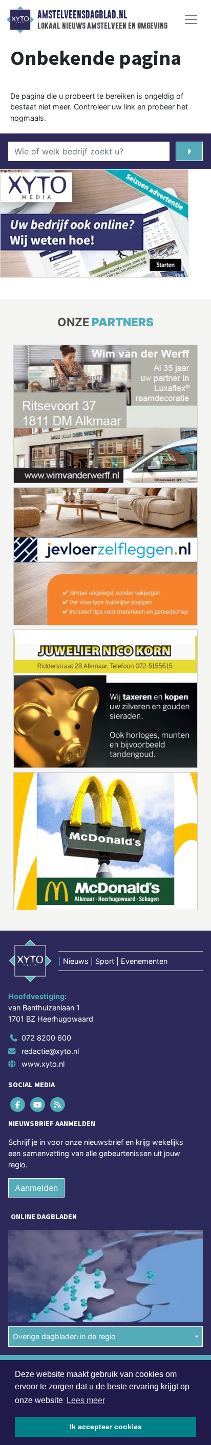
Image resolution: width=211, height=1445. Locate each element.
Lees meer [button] (86, 1400)
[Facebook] (18, 1104)
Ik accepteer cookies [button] (106, 1427)
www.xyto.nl (43, 1063)
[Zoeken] (189, 151)
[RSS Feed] (58, 1104)
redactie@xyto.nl (50, 1051)
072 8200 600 (46, 1037)
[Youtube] (38, 1104)
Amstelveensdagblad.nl (82, 15)
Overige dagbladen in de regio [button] (64, 1336)
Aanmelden (36, 1188)
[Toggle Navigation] (191, 19)
